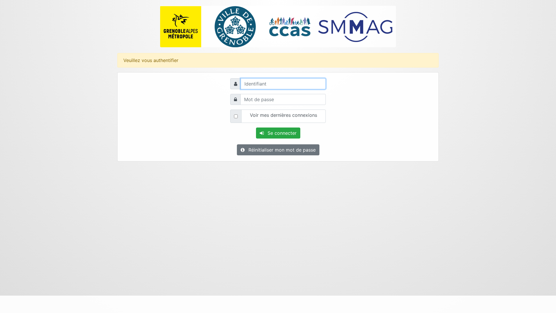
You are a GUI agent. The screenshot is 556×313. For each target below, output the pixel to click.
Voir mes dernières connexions (283, 115)
